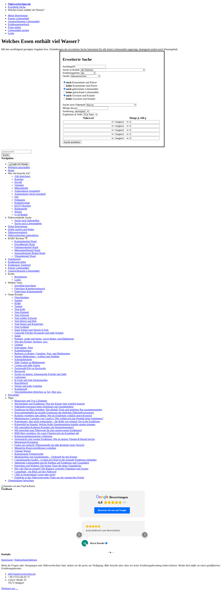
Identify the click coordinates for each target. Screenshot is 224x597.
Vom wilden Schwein (25, 318)
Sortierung (68, 111)
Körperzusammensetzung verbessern (33, 436)
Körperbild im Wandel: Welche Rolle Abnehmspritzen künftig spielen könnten (54, 424)
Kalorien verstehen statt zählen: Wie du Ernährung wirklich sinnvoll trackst (53, 415)
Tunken (18, 306)
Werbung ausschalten (19, 167)
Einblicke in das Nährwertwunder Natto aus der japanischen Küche (49, 477)
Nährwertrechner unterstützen (23, 235)
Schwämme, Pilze (23, 347)
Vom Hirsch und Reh (25, 321)
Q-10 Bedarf (21, 214)
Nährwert (88, 118)
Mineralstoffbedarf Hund (27, 250)
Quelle (66, 76)
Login (17, 279)
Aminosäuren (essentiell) (27, 191)
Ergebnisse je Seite (72, 114)
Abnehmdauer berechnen (21, 480)
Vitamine (19, 185)
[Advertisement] (26, 100)
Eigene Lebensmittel (18, 268)
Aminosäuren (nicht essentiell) (30, 194)
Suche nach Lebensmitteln (28, 223)
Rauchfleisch (21, 383)
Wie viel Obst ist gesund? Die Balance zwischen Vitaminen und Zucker (51, 468)
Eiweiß (18, 182)
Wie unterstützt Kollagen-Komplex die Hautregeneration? (44, 427)
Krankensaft (20, 389)
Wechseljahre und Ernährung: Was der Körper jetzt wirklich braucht (49, 403)
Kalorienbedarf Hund (25, 241)
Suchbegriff (69, 66)
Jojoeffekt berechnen (25, 285)
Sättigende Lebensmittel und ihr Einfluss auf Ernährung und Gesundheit (51, 462)
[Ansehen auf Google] (82, 543)
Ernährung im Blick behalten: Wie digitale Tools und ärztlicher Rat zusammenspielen (58, 409)
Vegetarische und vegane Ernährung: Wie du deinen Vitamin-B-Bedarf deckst (54, 439)
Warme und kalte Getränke (28, 386)
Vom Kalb (19, 309)
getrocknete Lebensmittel (82, 89)
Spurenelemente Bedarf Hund (29, 253)
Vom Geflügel (21, 327)
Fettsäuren (19, 199)
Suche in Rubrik (71, 69)
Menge (70, 108)
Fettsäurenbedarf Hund (26, 247)
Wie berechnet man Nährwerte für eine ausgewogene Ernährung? (48, 430)
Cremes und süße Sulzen (27, 365)
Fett (16, 197)
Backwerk (19, 371)
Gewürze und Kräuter (80, 95)
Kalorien (18, 179)
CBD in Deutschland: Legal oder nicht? (35, 474)
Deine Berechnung (17, 226)
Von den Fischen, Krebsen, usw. (31, 341)
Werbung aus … (9, 587)
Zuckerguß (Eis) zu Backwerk (30, 368)
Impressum (7, 558)
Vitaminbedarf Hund (25, 256)
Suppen (18, 300)
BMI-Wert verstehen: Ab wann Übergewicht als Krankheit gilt (46, 433)
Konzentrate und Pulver (81, 82)
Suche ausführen (72, 142)
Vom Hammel (21, 312)
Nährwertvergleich (17, 232)
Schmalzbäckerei (23, 359)
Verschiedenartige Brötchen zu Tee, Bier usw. (38, 392)
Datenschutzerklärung (25, 558)
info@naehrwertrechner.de (22, 572)
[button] (79, 534)
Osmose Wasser (22, 451)
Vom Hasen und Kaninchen (28, 324)
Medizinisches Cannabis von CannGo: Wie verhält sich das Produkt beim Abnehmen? (58, 418)
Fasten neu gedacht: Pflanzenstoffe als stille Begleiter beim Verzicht (49, 445)
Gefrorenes (20, 377)
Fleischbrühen (21, 297)
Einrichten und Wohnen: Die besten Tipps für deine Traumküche (47, 465)
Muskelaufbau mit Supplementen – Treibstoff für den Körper (45, 456)
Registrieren (20, 276)
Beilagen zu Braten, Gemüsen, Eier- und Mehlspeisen (42, 353)
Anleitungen (14, 259)
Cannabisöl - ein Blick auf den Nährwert (35, 471)
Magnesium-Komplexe (26, 442)
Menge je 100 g (137, 118)
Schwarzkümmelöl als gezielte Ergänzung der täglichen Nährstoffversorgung (54, 412)
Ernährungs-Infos (17, 262)
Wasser (18, 211)
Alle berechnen (22, 176)
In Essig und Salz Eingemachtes (31, 380)
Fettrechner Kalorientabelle (28, 291)
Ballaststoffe (20, 208)
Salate (17, 335)
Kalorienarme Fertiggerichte (28, 454)
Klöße (17, 303)
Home (11, 170)
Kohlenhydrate (22, 202)
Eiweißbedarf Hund (24, 244)
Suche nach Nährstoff (74, 104)
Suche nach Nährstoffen (26, 220)
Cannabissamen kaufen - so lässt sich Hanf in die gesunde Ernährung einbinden (55, 459)
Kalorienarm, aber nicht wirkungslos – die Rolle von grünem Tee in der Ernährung (57, 421)
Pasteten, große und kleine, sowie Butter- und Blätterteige (44, 338)
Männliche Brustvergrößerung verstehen (35, 448)
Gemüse (18, 344)
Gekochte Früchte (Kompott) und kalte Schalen (38, 332)
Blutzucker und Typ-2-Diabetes (30, 400)
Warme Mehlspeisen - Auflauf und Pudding (36, 356)
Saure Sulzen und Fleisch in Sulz (31, 330)
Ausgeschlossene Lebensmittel (24, 270)
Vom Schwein (21, 315)
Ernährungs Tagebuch (19, 265)
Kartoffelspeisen (22, 350)
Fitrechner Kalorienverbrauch (29, 288)
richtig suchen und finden (21, 229)
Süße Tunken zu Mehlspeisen (29, 362)
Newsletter (13, 394)
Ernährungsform (71, 73)
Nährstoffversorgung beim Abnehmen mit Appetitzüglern (43, 406)
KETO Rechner (22, 205)
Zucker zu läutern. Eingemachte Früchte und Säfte (40, 374)
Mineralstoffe (21, 188)
